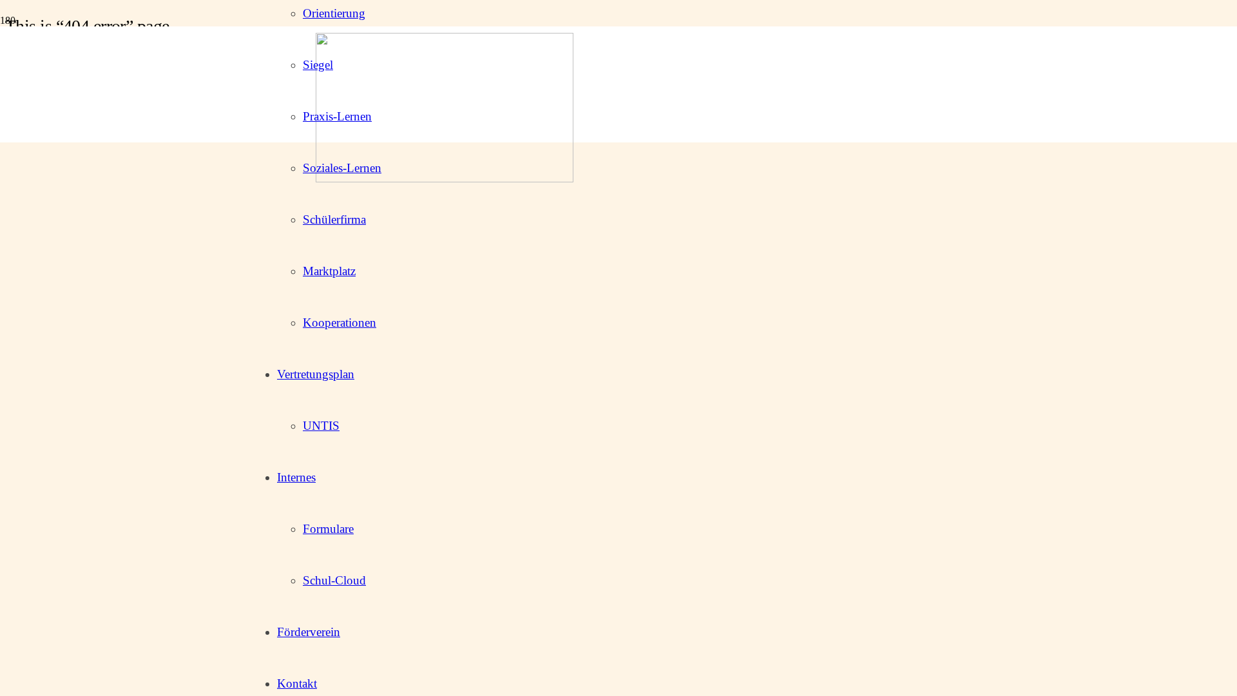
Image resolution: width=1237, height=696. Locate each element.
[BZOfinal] (444, 178)
